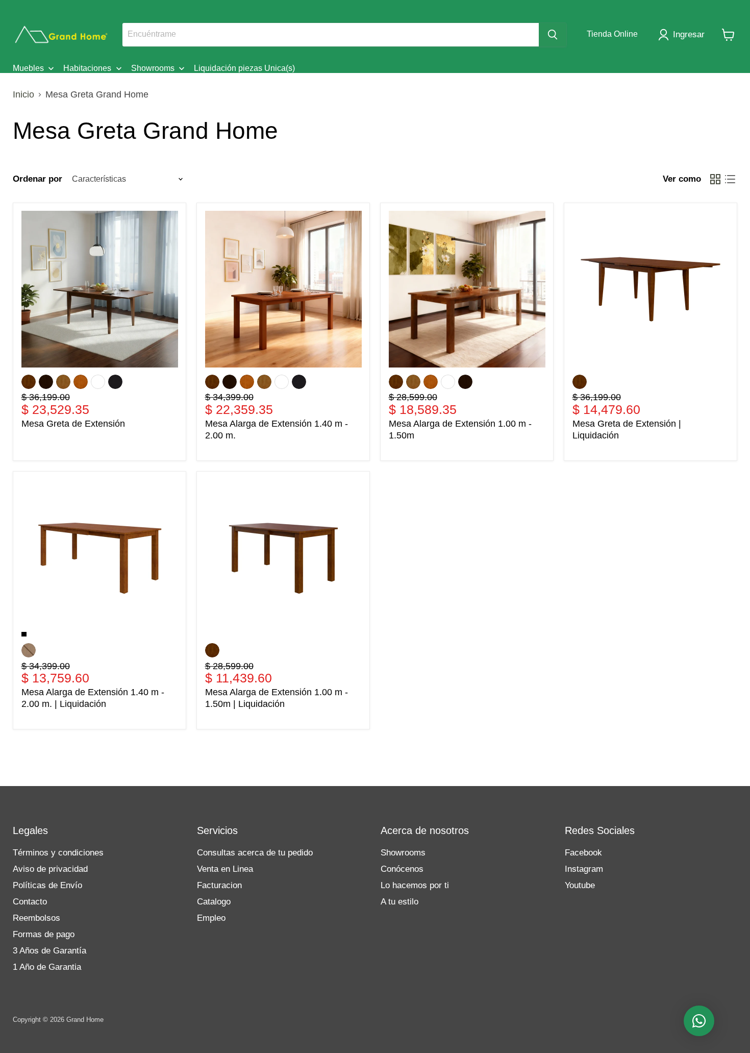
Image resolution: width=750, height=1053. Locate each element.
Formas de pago (43, 934)
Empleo (211, 918)
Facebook (583, 853)
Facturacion (219, 885)
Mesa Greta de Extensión (73, 424)
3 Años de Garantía (49, 951)
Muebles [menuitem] (28, 68)
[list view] (729, 179)
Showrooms (403, 853)
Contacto (30, 902)
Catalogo (214, 902)
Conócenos (402, 869)
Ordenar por (37, 179)
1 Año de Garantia (47, 967)
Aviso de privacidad (50, 869)
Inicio (23, 94)
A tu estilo (399, 902)
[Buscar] (552, 34)
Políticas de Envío (47, 885)
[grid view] (715, 179)
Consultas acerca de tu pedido (255, 853)
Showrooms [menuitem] (152, 68)
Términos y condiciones (58, 853)
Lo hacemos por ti (415, 885)
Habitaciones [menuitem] (87, 68)
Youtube (580, 885)
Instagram (584, 869)
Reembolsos (36, 918)
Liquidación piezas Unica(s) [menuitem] (244, 68)
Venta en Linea (225, 869)
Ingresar (689, 34)
